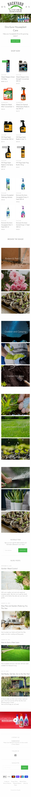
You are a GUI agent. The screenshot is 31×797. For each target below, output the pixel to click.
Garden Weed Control (9, 568)
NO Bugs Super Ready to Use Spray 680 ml (7, 165)
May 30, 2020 (5, 671)
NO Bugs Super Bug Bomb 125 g (22, 164)
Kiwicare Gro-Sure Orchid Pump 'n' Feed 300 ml (22, 225)
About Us (25, 783)
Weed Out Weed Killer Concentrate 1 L (7, 106)
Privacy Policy (14, 781)
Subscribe (23, 550)
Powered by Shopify (15, 790)
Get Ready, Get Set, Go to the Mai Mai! (15, 674)
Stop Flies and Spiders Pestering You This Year (14, 607)
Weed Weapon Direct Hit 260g (8, 78)
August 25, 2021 (5, 603)
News (15, 785)
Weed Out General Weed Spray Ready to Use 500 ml (22, 107)
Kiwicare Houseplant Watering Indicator (7, 196)
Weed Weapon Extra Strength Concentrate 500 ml (22, 79)
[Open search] (5, 7)
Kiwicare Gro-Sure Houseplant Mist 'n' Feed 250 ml (7, 225)
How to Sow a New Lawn (10, 642)
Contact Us (6, 781)
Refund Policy (23, 781)
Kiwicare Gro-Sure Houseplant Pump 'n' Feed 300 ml (22, 197)
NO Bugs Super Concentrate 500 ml (7, 138)
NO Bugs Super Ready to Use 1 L (21, 138)
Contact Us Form (16, 741)
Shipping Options (17, 783)
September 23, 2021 (6, 566)
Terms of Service (7, 783)
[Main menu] (2, 7)
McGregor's (4, 102)
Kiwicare (3, 75)
